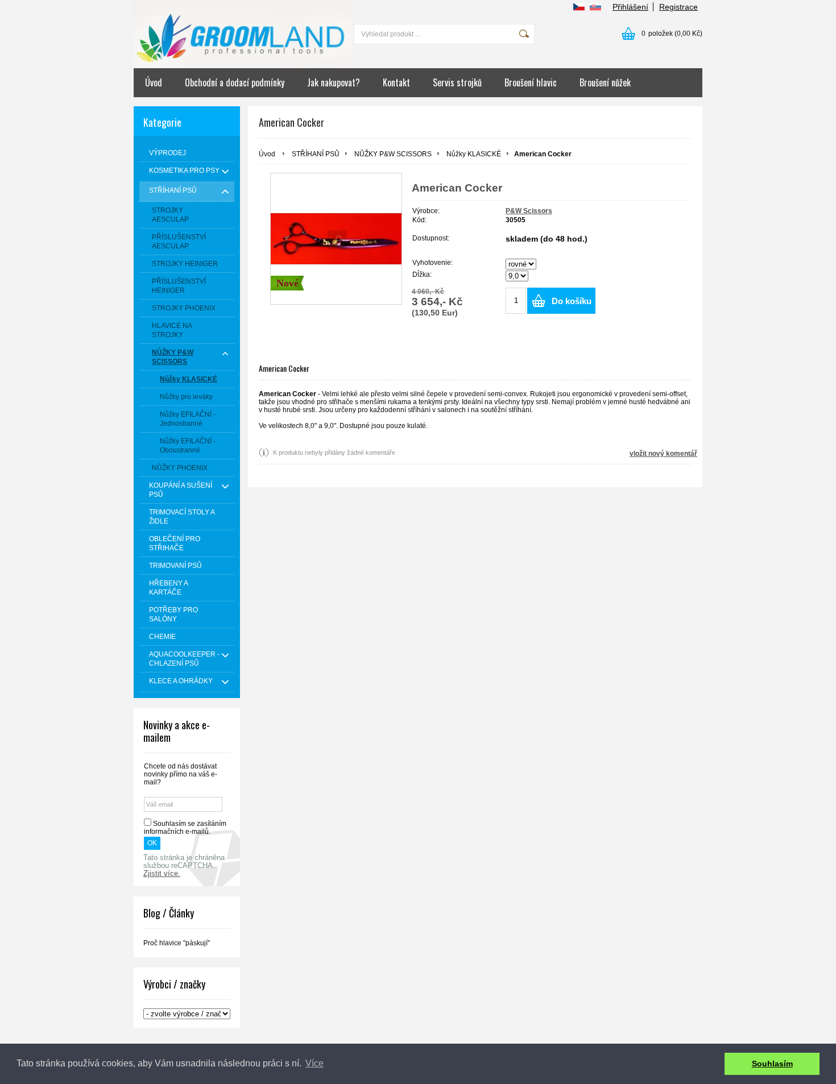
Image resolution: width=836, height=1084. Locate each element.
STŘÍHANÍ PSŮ (316, 154)
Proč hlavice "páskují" (176, 943)
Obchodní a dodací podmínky (234, 82)
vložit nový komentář (663, 454)
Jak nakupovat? (333, 82)
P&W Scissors (529, 211)
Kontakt (396, 82)
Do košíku (571, 301)
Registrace (678, 6)
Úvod (153, 82)
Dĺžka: (422, 275)
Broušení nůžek (605, 82)
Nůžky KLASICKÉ (473, 154)
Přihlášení (630, 6)
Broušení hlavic (530, 82)
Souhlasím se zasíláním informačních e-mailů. (185, 828)
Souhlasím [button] (772, 1063)
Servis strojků (457, 82)
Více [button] (314, 1063)
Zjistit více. (161, 874)
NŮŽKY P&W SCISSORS (393, 154)
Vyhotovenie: (432, 263)
